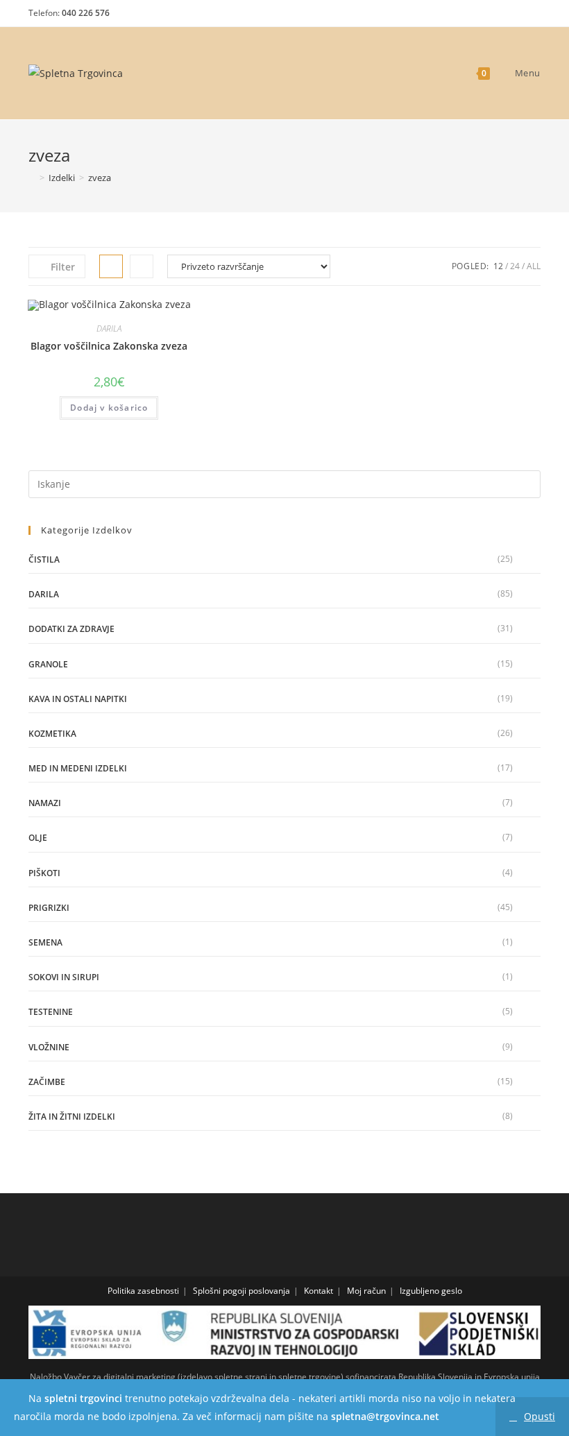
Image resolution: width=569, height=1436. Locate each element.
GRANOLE (48, 664)
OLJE (37, 838)
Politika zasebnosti (143, 1291)
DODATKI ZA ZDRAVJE (71, 629)
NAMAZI (44, 803)
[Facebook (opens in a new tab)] (484, 16)
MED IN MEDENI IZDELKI (77, 768)
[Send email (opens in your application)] (530, 16)
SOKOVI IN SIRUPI (63, 977)
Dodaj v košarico (109, 407)
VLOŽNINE (48, 1047)
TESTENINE (50, 1012)
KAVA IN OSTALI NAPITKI (77, 699)
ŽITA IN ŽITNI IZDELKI (71, 1116)
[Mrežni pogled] (111, 266)
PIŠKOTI (44, 873)
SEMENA (45, 942)
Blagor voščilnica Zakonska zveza (109, 345)
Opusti (539, 1416)
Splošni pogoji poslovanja (241, 1291)
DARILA (108, 328)
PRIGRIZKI (48, 908)
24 (515, 266)
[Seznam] (141, 266)
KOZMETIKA (52, 734)
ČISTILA (44, 559)
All (534, 266)
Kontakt (318, 1291)
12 (498, 266)
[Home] (31, 177)
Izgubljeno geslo (431, 1291)
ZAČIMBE (46, 1082)
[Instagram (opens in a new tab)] (508, 16)
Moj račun (366, 1291)
